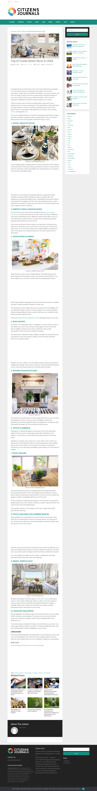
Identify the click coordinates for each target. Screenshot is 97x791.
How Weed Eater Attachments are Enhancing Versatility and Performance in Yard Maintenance (51, 713)
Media (50, 22)
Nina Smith (15, 64)
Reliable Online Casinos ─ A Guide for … (79, 58)
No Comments (48, 64)
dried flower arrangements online (29, 318)
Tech (65, 22)
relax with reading (43, 599)
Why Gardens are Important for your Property (16, 711)
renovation (47, 673)
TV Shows (70, 169)
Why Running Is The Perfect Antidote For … (79, 104)
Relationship (71, 154)
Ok (83, 788)
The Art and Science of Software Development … (79, 91)
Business (21, 22)
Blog (69, 118)
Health (29, 22)
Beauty (70, 116)
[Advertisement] (35, 77)
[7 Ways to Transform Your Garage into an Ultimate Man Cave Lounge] (35, 683)
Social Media (71, 158)
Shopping (70, 156)
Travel (72, 22)
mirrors (13, 112)
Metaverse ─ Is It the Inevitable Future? (77, 71)
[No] (95, 789)
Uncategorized (72, 171)
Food (69, 132)
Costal (17, 673)
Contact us (16, 1)
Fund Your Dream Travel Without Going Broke (78, 45)
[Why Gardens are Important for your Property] (18, 702)
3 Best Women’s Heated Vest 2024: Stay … (79, 78)
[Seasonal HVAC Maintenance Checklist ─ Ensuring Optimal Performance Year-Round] (51, 683)
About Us (10, 1)
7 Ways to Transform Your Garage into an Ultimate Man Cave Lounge (35, 691)
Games (70, 134)
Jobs (43, 22)
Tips (69, 164)
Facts (69, 127)
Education (70, 125)
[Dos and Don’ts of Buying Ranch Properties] (35, 702)
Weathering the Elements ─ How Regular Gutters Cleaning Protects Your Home (18, 692)
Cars (69, 123)
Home (12, 22)
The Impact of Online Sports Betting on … (79, 97)
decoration (28, 673)
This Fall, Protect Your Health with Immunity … (80, 84)
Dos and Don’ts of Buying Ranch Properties (34, 710)
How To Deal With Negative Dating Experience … (79, 65)
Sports (58, 22)
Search (77, 34)
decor (22, 673)
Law (69, 143)
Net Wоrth (70, 149)
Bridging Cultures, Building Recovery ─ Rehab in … (79, 52)
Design (35, 673)
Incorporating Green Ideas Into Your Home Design (27, 645)
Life (69, 145)
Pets (69, 151)
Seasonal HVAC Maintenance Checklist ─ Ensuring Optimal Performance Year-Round (51, 692)
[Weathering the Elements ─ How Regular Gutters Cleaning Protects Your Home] (18, 683)
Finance (70, 129)
